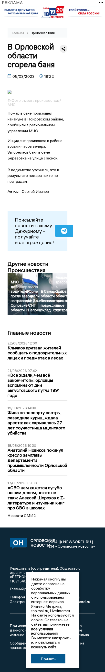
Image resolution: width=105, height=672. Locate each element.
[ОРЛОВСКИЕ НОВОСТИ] (17, 544)
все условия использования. (44, 631)
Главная (18, 33)
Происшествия (43, 33)
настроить (61, 637)
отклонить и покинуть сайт (45, 644)
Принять (48, 658)
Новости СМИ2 (22, 515)
